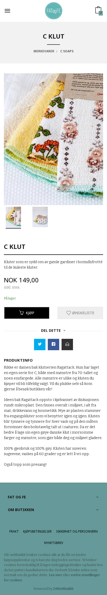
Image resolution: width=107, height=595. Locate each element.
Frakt (14, 531)
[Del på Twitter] (39, 344)
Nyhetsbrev (53, 543)
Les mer (55, 575)
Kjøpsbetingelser (37, 531)
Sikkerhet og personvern (77, 531)
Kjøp (30, 312)
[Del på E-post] (67, 344)
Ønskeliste (82, 312)
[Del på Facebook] (53, 344)
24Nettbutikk (63, 589)
